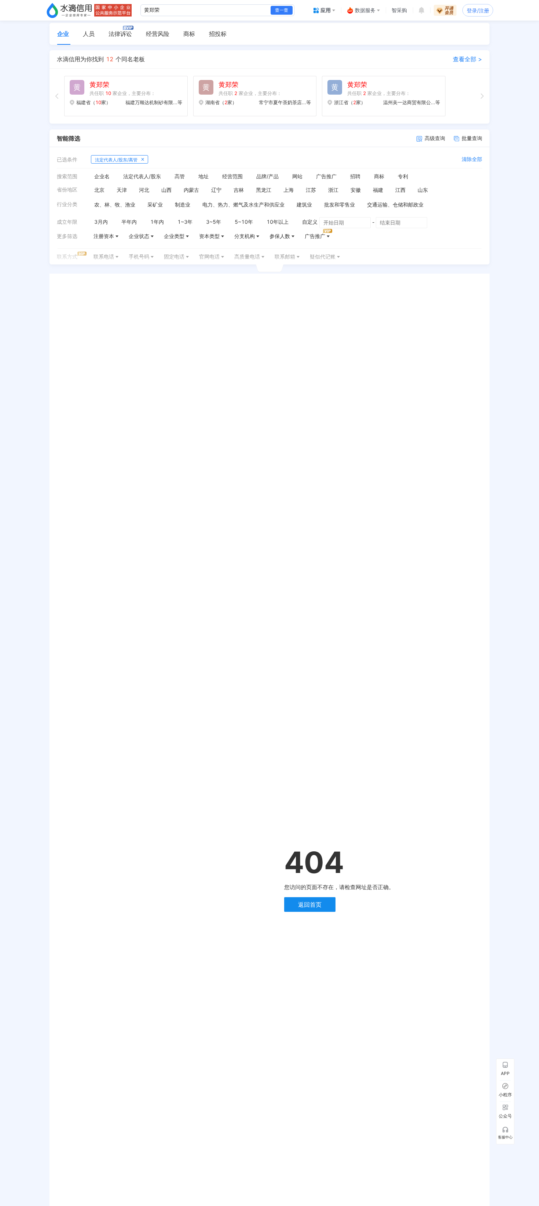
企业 (63, 33)
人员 (89, 33)
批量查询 (472, 138)
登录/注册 (478, 10)
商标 (189, 33)
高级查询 (435, 138)
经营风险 (157, 33)
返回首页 (310, 904)
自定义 (310, 222)
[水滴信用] (69, 10)
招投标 (218, 33)
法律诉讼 (120, 33)
